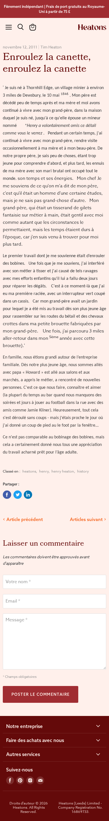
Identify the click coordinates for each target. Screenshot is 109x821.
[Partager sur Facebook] (7, 494)
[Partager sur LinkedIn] (28, 494)
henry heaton (62, 471)
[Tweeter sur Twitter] (17, 494)
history (83, 471)
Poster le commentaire (40, 694)
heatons (29, 471)
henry (44, 471)
